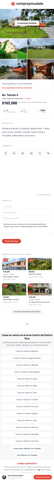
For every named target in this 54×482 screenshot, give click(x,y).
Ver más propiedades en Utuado (27, 311)
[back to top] (27, 324)
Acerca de (47, 467)
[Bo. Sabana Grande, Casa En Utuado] (40, 289)
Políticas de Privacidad (34, 467)
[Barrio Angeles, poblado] (14, 264)
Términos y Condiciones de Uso (14, 467)
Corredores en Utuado (27, 455)
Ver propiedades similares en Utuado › (17, 88)
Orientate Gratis (43, 477)
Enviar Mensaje (11, 241)
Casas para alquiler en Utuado (27, 448)
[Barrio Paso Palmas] (40, 264)
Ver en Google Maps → (44, 194)
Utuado (28, 98)
